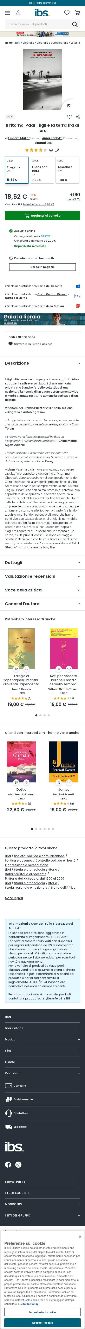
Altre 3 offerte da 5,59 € (38, 204)
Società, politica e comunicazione (39, 856)
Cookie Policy (29, 1304)
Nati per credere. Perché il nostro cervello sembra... (64, 680)
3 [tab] (44, 715)
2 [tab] (40, 715)
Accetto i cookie (42, 1322)
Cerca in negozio (42, 267)
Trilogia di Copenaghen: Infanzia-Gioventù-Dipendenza (21, 680)
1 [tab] (42, 107)
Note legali (14, 898)
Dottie (21, 790)
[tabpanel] (42, 79)
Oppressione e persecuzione (26, 865)
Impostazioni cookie (42, 1312)
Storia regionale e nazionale (26, 888)
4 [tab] (49, 715)
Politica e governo (18, 860)
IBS (20, 204)
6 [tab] (53, 829)
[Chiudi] (80, 1236)
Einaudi (40, 143)
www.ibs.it (48, 957)
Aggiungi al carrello (45, 216)
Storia (52, 869)
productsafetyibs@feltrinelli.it (47, 998)
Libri (8, 856)
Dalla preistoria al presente (25, 874)
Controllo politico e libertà (55, 860)
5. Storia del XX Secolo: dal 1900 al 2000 (34, 879)
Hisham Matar (19, 138)
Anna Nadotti (52, 138)
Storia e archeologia (29, 869)
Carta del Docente (49, 286)
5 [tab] (49, 829)
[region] (42, 1280)
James (63, 790)
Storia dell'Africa (63, 888)
